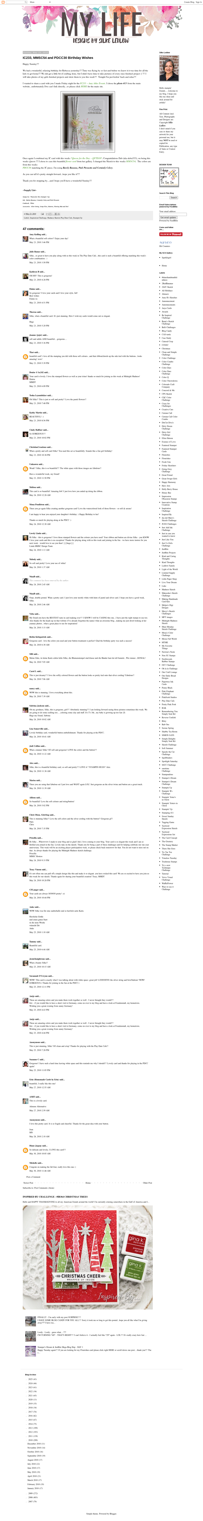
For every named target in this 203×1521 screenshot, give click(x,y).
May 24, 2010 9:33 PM (39, 860)
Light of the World (170, 569)
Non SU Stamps (168, 655)
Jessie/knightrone (37, 958)
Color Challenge (169, 358)
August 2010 (33, 1459)
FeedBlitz (174, 220)
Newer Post (28, 1182)
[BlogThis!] (50, 214)
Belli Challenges (169, 327)
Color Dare (166, 367)
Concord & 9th (168, 390)
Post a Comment (33, 1176)
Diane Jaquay (35, 1145)
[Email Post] (42, 214)
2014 (30, 1423)
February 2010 (33, 1484)
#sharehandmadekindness (169, 278)
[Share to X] (53, 214)
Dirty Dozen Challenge (167, 427)
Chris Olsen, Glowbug (39, 814)
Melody (32, 559)
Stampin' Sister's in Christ (169, 798)
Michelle (33, 1162)
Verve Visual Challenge (167, 878)
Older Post (147, 1182)
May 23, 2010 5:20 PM (39, 325)
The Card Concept (169, 837)
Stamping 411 (168, 812)
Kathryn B (34, 271)
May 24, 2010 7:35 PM (39, 828)
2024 (30, 1383)
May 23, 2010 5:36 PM (39, 342)
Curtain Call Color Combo (169, 417)
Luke (164, 585)
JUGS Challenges (169, 523)
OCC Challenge (168, 665)
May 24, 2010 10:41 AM (39, 736)
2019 (30, 1403)
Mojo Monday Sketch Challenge (169, 628)
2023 (30, 1387)
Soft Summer (167, 748)
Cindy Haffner (36, 429)
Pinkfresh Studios (169, 697)
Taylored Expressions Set (168, 833)
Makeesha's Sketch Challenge (169, 594)
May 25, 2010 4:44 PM (39, 1032)
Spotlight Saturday (170, 761)
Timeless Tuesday (169, 858)
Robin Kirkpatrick (37, 636)
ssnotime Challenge (166, 769)
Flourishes (166, 458)
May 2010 (32, 1472)
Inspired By (167, 514)
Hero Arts (166, 485)
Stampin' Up (167, 809)
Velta (31, 613)
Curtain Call (167, 413)
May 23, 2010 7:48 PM (39, 403)
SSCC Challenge (169, 764)
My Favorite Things (167, 647)
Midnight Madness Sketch (169, 622)
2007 (30, 1501)
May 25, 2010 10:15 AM (39, 966)
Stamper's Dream (169, 777)
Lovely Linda (35, 533)
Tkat (31, 352)
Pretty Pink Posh (169, 704)
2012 (30, 1431)
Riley (164, 721)
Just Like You (167, 539)
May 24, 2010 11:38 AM (39, 771)
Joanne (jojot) (35, 335)
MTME (165, 642)
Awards (165, 311)
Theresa (32, 311)
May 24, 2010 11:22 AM (39, 753)
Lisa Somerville (36, 728)
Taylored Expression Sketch (169, 827)
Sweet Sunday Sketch (168, 817)
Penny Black (167, 687)
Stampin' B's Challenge (167, 792)
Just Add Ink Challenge (167, 528)
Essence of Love (169, 441)
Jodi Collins (34, 745)
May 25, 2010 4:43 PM (39, 1009)
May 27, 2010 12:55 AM (39, 1087)
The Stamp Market (170, 845)
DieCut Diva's (168, 422)
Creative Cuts (167, 409)
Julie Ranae (34, 251)
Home (88, 1182)
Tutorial (165, 873)
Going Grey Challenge (167, 470)
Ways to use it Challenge (168, 888)
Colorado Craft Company (168, 385)
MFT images (167, 617)
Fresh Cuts (166, 461)
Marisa (32, 780)
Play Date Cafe (66, 218)
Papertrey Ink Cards (167, 683)
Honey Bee (166, 492)
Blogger (113, 1513)
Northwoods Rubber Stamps (168, 660)
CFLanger (34, 889)
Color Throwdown (169, 380)
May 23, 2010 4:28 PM (39, 279)
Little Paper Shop (169, 578)
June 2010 (32, 1467)
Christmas (166, 348)
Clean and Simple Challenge (169, 353)
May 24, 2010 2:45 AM (39, 584)
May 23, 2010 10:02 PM (39, 437)
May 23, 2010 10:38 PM (39, 454)
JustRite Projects (169, 552)
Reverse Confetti (169, 717)
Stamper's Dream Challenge (169, 782)
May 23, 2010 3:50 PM (39, 262)
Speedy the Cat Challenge (168, 753)
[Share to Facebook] (55, 214)
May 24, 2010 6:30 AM (39, 644)
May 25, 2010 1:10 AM (39, 932)
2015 (30, 1419)
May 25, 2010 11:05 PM (39, 1070)
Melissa (32, 487)
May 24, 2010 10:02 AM (39, 719)
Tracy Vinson (35, 869)
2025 (30, 1379)
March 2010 (32, 1480)
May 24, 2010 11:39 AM (39, 788)
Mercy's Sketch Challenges (168, 612)
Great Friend (167, 475)
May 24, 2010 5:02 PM (39, 805)
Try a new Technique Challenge (166, 868)
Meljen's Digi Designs (167, 606)
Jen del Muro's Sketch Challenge (169, 519)
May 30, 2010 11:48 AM (39, 1170)
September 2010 (34, 1455)
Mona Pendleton (36, 504)
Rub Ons (165, 724)
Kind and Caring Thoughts (169, 557)
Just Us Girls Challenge (167, 544)
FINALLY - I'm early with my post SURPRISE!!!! (59, 1317)
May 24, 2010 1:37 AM (39, 567)
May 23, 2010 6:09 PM (39, 386)
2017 (30, 1411)
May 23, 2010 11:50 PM (39, 478)
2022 (30, 1391)
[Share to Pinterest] (58, 214)
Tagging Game (168, 822)
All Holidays (167, 290)
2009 (30, 1493)
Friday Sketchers (169, 465)
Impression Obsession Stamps (169, 497)
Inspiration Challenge (38, 218)
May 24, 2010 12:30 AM (39, 524)
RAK (164, 707)
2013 (30, 1427)
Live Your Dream (169, 582)
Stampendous (167, 774)
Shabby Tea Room (169, 731)
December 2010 (34, 1443)
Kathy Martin (35, 412)
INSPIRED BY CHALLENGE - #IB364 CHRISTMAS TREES (55, 1196)
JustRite (165, 549)
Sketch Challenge (169, 744)
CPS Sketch (167, 393)
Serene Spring (168, 728)
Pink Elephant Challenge (168, 692)
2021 (30, 1395)
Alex (31, 763)
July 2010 (31, 1463)
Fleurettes (166, 454)
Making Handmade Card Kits (170, 600)
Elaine (32, 288)
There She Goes (168, 848)
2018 (30, 1407)
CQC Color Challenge (166, 398)
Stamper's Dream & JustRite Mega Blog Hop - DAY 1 (60, 1347)
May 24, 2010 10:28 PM (39, 880)
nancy (32, 688)
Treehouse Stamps (169, 861)
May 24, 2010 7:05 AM (39, 662)
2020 (30, 1399)
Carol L (32, 671)
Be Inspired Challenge (166, 316)
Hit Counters (164, 246)
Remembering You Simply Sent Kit (170, 712)
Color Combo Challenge (167, 362)
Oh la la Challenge (169, 668)
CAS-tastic (166, 334)
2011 (30, 1436)
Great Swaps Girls (169, 478)
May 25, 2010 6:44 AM (39, 949)
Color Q (165, 377)
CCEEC (165, 344)
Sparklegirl (166, 257)
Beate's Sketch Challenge (168, 322)
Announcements (168, 304)
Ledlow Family (168, 565)
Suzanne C (34, 1059)
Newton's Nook (168, 651)
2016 (30, 1415)
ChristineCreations (37, 447)
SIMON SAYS (168, 735)
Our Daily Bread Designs (169, 677)
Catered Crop (167, 341)
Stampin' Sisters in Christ (170, 804)
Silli (31, 653)
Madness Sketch (53, 218)
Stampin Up (77, 218)
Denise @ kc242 (36, 372)
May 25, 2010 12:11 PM (39, 986)
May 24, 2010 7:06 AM (39, 679)
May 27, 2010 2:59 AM (39, 1110)
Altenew (165, 294)
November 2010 (34, 1447)
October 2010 (33, 1451)
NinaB (32, 576)
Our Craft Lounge (169, 672)
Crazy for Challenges (166, 404)
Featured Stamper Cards (169, 450)
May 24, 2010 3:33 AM (39, 627)
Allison (32, 797)
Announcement (168, 301)
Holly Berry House (170, 489)
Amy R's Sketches (169, 297)
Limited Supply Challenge (168, 574)
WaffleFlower (167, 883)
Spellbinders (167, 757)
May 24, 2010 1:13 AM (39, 549)
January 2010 (33, 1488)
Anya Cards (167, 308)
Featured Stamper (169, 445)
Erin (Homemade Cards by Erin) (44, 1079)
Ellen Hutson (167, 438)
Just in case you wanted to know (168, 534)
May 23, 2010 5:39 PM (39, 363)
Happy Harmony (169, 482)
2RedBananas (167, 283)
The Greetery (167, 841)
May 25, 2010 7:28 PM (39, 1050)
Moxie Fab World (169, 638)
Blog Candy (167, 330)
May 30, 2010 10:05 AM (39, 1153)
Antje (31, 996)
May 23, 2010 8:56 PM (39, 420)
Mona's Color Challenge (167, 634)
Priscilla (33, 837)
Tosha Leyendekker (38, 395)
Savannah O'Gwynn (38, 975)
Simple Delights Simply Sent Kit (169, 740)
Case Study (166, 338)
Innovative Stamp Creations (169, 503)
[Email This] (47, 214)
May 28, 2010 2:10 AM (39, 1136)
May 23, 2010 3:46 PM (39, 242)
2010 (30, 1440)
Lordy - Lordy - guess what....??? (52, 1332)
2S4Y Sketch (167, 287)
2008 (30, 1497)
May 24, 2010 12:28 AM (39, 495)
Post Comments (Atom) (44, 1187)
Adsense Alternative (37, 1106)
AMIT (32, 1096)
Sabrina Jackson (36, 705)
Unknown (33, 464)
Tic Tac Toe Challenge (167, 853)
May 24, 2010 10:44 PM (39, 897)
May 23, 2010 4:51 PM (39, 302)
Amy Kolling (35, 234)
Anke (31, 906)
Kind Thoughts (168, 562)
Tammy (32, 941)
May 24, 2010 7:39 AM (39, 696)
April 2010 (32, 1476)
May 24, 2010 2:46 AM (39, 604)
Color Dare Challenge (166, 372)
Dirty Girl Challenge (166, 433)
